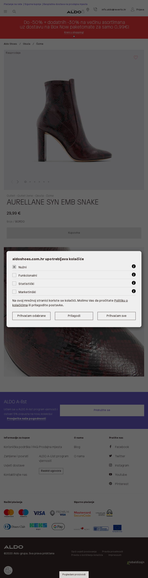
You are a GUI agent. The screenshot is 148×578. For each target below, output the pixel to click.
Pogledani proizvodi (74, 574)
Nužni (22, 267)
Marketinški (27, 292)
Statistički (26, 283)
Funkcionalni (27, 275)
